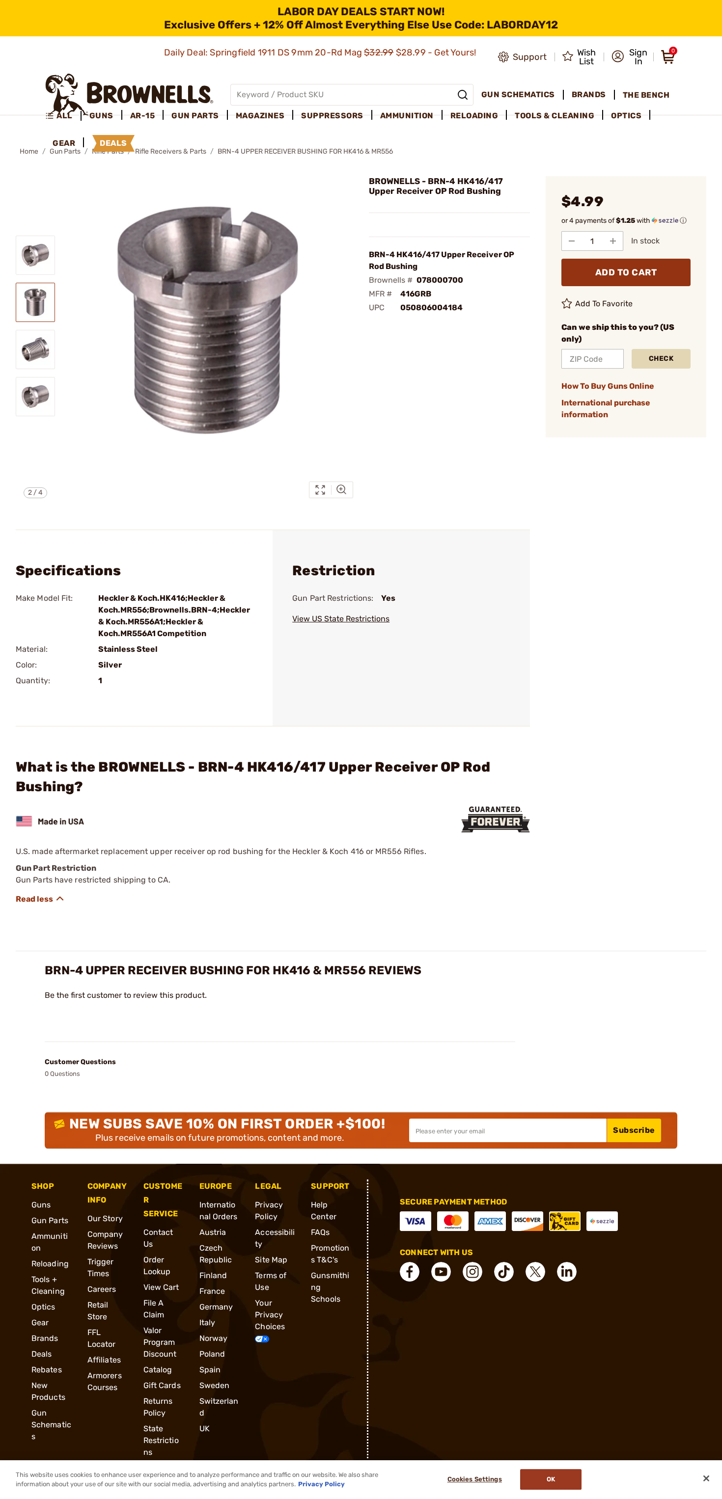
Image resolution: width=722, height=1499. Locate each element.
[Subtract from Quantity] (572, 241)
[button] (629, 57)
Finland (213, 1275)
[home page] (129, 94)
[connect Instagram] (472, 1272)
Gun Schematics (51, 1424)
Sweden (214, 1385)
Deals (41, 1354)
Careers (101, 1289)
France (212, 1291)
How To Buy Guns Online (607, 386)
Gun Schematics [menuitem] (518, 94)
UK (204, 1428)
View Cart (161, 1287)
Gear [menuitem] (64, 143)
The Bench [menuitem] (646, 95)
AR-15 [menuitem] (142, 115)
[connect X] (535, 1272)
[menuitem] (63, 116)
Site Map (271, 1259)
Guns (41, 1204)
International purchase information (605, 408)
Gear (40, 1322)
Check (661, 358)
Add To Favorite (604, 303)
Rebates (46, 1369)
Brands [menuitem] (589, 94)
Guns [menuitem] (101, 115)
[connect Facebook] (409, 1272)
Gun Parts (49, 1220)
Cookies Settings (474, 1479)
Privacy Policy (321, 1484)
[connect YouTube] (441, 1272)
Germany (216, 1307)
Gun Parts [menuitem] (195, 115)
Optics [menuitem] (626, 115)
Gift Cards (162, 1385)
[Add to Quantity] (613, 241)
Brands (44, 1338)
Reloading (50, 1263)
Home (29, 151)
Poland (212, 1354)
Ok (551, 1479)
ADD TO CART (626, 272)
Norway (213, 1338)
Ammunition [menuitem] (407, 115)
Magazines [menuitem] (260, 115)
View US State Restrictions (340, 618)
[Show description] (40, 899)
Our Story (105, 1218)
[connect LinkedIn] (567, 1272)
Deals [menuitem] (113, 143)
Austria (212, 1232)
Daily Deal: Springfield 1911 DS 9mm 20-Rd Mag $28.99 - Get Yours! (321, 52)
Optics (43, 1307)
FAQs (320, 1232)
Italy (207, 1322)
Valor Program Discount (160, 1342)
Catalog (157, 1369)
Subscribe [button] (634, 1130)
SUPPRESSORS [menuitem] (332, 115)
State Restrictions (161, 1440)
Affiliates (104, 1360)
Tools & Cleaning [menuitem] (554, 115)
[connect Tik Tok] (504, 1272)
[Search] (462, 94)
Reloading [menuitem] (474, 115)
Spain (210, 1369)
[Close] (706, 1478)
